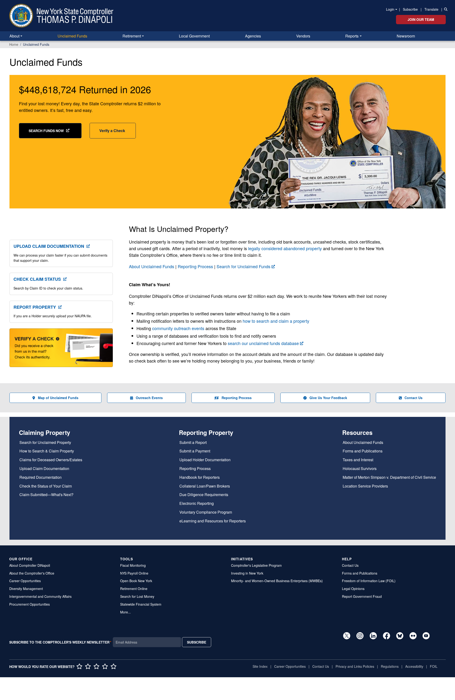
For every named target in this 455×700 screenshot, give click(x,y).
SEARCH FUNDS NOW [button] (46, 130)
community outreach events (178, 328)
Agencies (253, 36)
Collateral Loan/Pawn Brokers (204, 486)
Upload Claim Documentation (49, 246)
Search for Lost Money (137, 596)
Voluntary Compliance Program (205, 512)
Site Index (260, 666)
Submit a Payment (194, 451)
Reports (352, 36)
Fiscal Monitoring (133, 565)
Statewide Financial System (140, 604)
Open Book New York (136, 580)
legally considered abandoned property (285, 248)
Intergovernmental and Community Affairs (40, 596)
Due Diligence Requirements (203, 494)
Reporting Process (195, 266)
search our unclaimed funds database (263, 343)
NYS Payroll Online (134, 573)
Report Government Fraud (362, 596)
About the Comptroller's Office (31, 573)
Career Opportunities (25, 580)
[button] (444, 9)
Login (390, 9)
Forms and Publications (362, 451)
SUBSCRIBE (196, 642)
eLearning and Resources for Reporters (212, 521)
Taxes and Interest (358, 459)
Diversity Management (26, 588)
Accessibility (414, 666)
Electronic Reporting (196, 503)
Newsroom (406, 36)
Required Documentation (40, 477)
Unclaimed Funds (72, 36)
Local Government (194, 36)
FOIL (433, 666)
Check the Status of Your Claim (45, 486)
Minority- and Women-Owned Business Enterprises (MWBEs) (277, 580)
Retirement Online (133, 588)
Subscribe (410, 9)
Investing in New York (247, 573)
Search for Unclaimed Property (45, 442)
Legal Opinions (353, 588)
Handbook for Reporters (199, 477)
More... (125, 612)
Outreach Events (149, 397)
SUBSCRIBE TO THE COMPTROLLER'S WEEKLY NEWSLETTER (59, 642)
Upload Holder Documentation (205, 459)
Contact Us (414, 397)
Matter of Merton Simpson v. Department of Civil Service (389, 477)
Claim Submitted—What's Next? (46, 494)
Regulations (390, 666)
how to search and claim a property (276, 321)
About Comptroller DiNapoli (29, 565)
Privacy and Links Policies (355, 666)
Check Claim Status (37, 279)
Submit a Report (193, 442)
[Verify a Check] (61, 350)
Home (13, 44)
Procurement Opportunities (29, 604)
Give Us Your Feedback (328, 397)
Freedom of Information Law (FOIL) (369, 580)
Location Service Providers (365, 486)
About (14, 36)
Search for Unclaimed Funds (243, 266)
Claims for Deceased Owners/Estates (50, 459)
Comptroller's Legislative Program (256, 565)
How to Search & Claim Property (46, 451)
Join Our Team (421, 19)
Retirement (132, 36)
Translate (431, 9)
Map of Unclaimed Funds (58, 397)
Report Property (35, 307)
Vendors (303, 36)
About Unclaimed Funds (151, 266)
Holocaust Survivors (360, 468)
